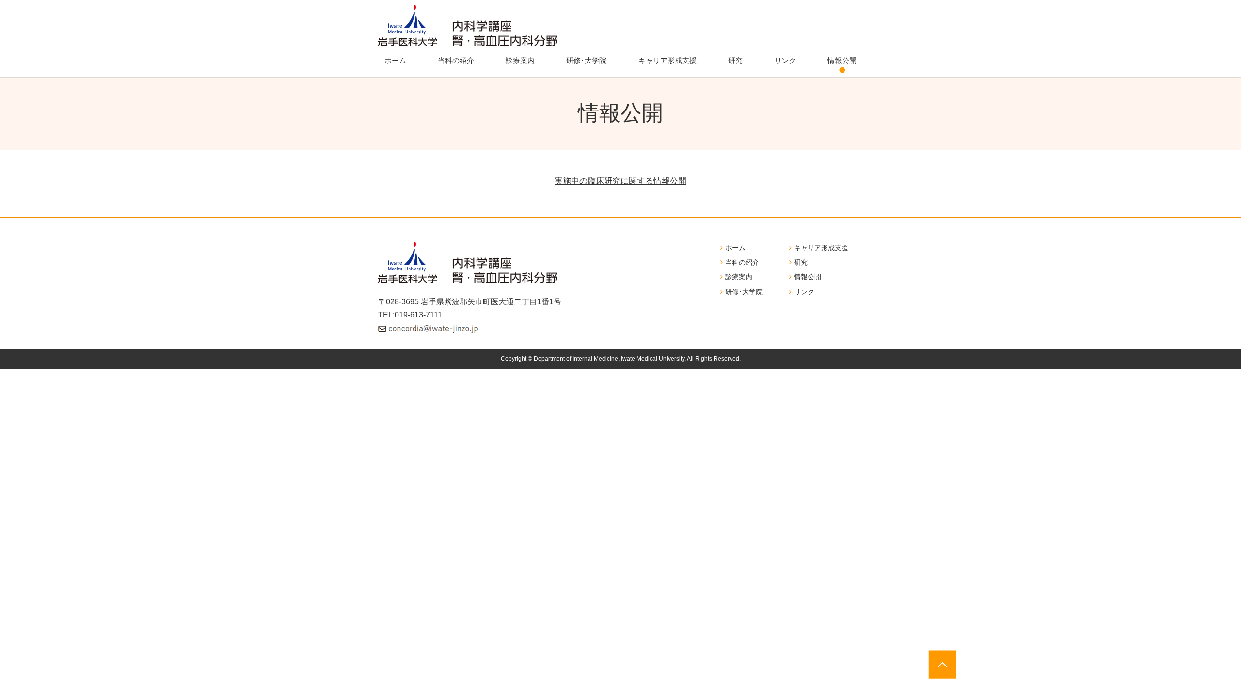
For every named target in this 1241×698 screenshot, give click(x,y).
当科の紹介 (456, 60)
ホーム (395, 60)
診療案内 (520, 60)
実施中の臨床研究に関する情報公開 (620, 181)
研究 (735, 60)
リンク (785, 60)
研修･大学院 (586, 60)
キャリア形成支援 (667, 60)
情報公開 (842, 60)
